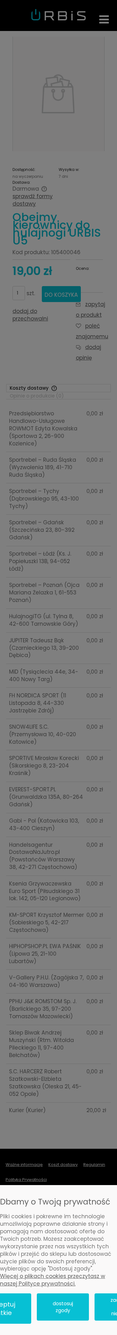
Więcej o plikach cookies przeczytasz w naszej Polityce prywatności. (52, 1279)
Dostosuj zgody (63, 1307)
